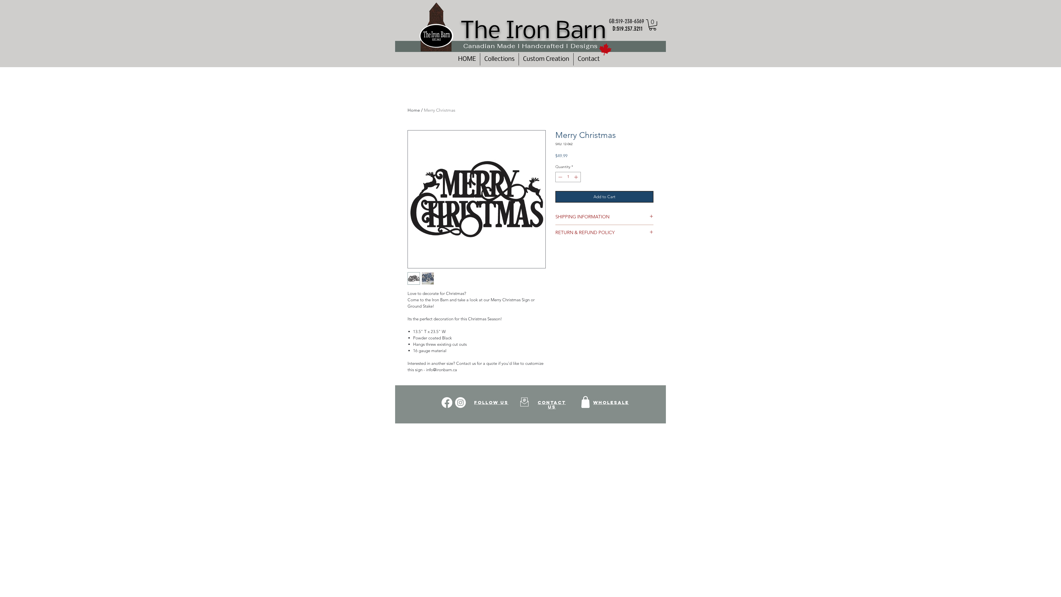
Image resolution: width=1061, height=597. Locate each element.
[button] (652, 24)
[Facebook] (447, 402)
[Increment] (576, 177)
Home (414, 110)
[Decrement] (559, 177)
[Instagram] (460, 402)
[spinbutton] (568, 177)
